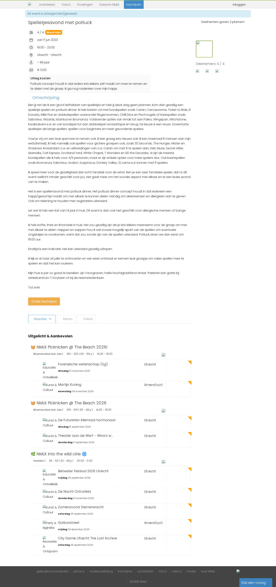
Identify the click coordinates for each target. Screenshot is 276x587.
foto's (162, 571)
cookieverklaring (101, 571)
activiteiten (145, 571)
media (191, 571)
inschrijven (125, 571)
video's (177, 571)
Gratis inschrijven (44, 301)
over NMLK (208, 571)
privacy (79, 571)
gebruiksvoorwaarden (53, 571)
